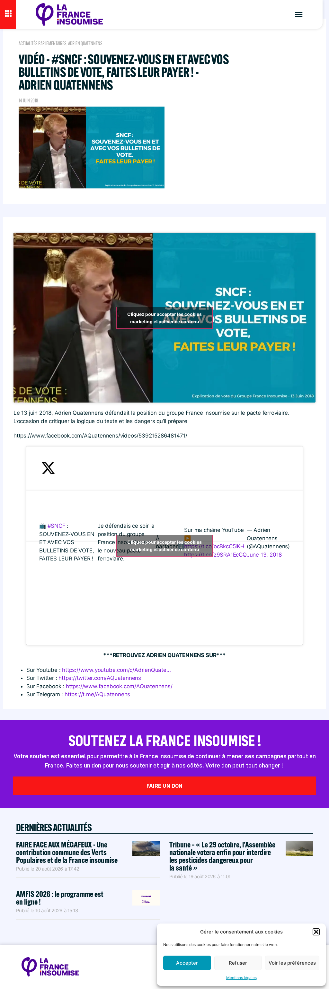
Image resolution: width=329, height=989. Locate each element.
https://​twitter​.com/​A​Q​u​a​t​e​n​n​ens (99, 678)
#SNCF (57, 526)
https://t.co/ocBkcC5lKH (214, 546)
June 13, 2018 (264, 554)
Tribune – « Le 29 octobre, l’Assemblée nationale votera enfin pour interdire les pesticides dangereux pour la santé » (222, 855)
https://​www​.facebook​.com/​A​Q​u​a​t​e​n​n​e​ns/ (119, 686)
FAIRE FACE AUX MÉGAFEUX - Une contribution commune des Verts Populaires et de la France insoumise (67, 852)
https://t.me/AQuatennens (97, 694)
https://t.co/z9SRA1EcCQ (215, 554)
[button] (316, 932)
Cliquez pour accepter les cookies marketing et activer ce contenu (164, 317)
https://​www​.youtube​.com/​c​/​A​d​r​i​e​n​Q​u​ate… (116, 670)
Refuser (238, 963)
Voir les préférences (292, 963)
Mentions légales (241, 977)
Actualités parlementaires (43, 43)
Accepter (187, 963)
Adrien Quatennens (85, 43)
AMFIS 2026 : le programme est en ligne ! (59, 898)
